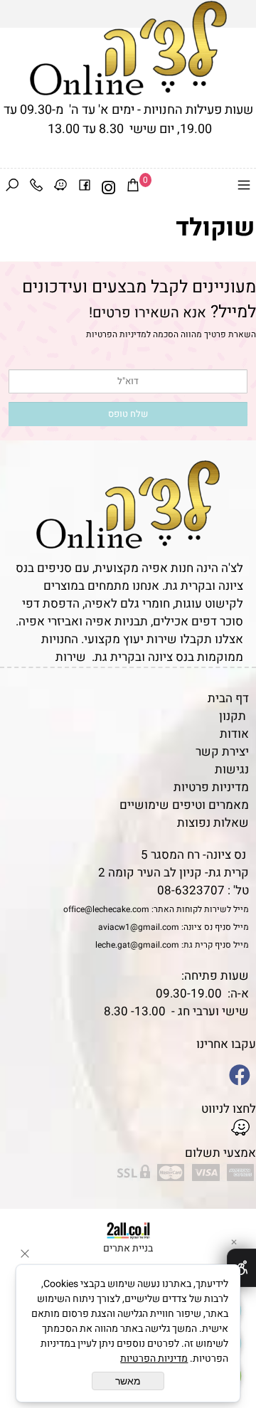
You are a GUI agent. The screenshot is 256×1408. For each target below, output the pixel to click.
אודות (234, 734)
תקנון (232, 716)
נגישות (232, 769)
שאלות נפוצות (213, 823)
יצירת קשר (222, 752)
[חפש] (12, 188)
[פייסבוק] (84, 188)
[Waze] (60, 188)
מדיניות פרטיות (211, 787)
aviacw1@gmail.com (138, 927)
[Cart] (133, 188)
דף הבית (228, 698)
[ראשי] (128, 48)
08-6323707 (191, 890)
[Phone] (36, 188)
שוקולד (215, 227)
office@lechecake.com (106, 909)
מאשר (128, 1381)
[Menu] (244, 188)
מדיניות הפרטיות (116, 334)
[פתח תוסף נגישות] (241, 1268)
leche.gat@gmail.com (137, 944)
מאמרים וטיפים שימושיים (184, 805)
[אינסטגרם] (109, 188)
